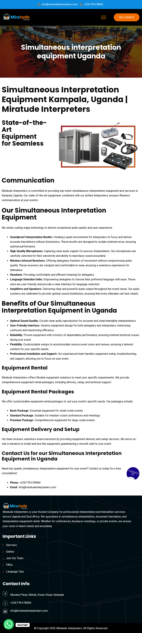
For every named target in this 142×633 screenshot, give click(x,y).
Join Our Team (14, 558)
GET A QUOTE (126, 17)
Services (11, 545)
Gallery (10, 551)
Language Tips (15, 571)
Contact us (95, 468)
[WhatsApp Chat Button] (8, 624)
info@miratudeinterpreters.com (60, 4)
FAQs (9, 564)
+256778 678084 (93, 4)
